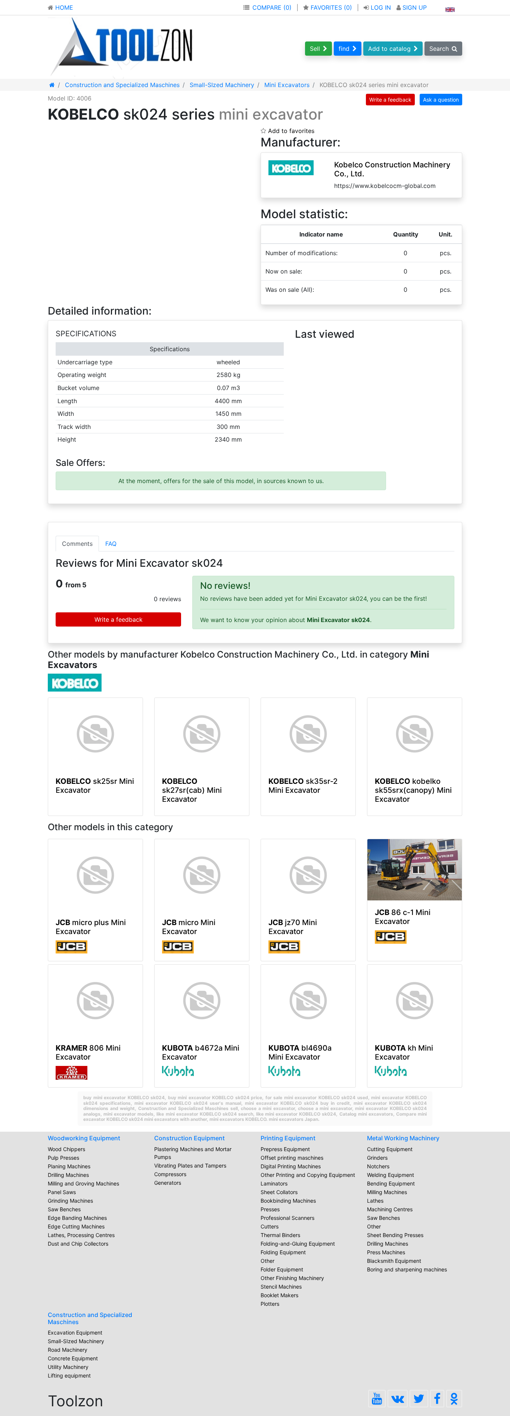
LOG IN (381, 7)
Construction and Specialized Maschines (90, 1318)
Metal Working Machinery (403, 1138)
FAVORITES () (331, 7)
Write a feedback (390, 99)
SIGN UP (414, 7)
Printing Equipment (288, 1138)
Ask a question (441, 99)
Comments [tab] (77, 543)
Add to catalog (389, 48)
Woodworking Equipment (84, 1138)
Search (439, 48)
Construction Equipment (189, 1138)
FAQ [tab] (110, 543)
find (344, 48)
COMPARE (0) (272, 7)
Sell (315, 48)
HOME (63, 7)
